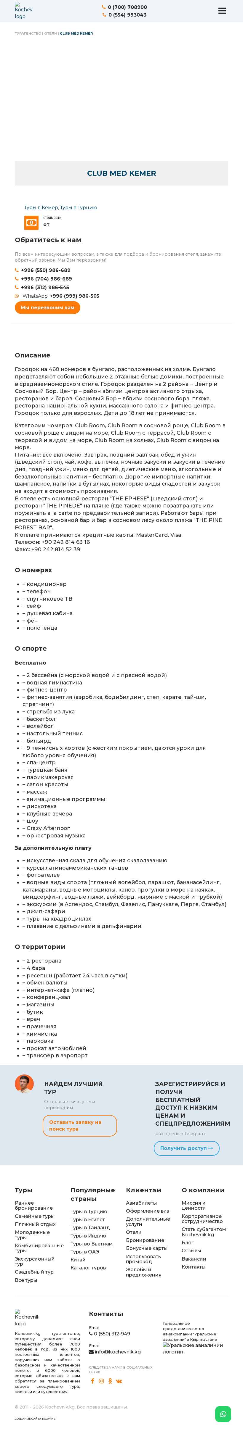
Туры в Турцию (78, 207)
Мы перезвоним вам (47, 307)
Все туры (26, 1280)
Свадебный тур (34, 1272)
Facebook (93, 1381)
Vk (119, 1381)
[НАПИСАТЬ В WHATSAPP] (223, 1414)
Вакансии (194, 1259)
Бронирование (145, 1240)
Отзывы (191, 1250)
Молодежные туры (32, 1234)
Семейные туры (35, 1216)
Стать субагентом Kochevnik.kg (204, 1232)
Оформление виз (148, 1211)
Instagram (101, 1381)
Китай (78, 1260)
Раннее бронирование (34, 1205)
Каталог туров (88, 1268)
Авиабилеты (141, 1203)
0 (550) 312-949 (112, 1334)
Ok (110, 1381)
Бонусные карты (147, 1248)
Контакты (194, 1267)
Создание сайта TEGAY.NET (36, 1418)
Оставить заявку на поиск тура (75, 1125)
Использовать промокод (143, 1259)
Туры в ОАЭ (85, 1252)
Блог (188, 1242)
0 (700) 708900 (127, 7)
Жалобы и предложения (144, 1272)
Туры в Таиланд (90, 1227)
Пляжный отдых (35, 1224)
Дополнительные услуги (148, 1221)
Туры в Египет (88, 1219)
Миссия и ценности (194, 1205)
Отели (50, 33)
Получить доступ (184, 1148)
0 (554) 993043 (127, 15)
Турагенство (28, 33)
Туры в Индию (88, 1236)
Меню (222, 11)
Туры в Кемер (41, 207)
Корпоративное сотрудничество (202, 1219)
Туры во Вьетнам (92, 1244)
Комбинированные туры (39, 1248)
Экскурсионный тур (35, 1261)
